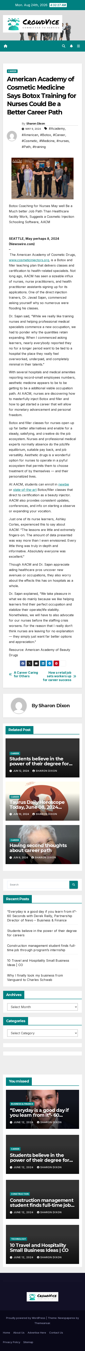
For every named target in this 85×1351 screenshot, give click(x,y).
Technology (18, 1239)
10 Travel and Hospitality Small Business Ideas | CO (39, 1247)
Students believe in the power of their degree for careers (39, 763)
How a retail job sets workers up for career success (57, 676)
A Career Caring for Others (26, 674)
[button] (63, 46)
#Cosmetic (29, 141)
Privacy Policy (11, 1342)
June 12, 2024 (24, 1122)
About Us (19, 1332)
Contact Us (56, 1332)
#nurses (63, 141)
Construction (20, 1194)
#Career (59, 135)
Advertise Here (37, 1332)
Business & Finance (22, 1104)
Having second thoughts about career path (38, 847)
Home (6, 1332)
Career (12, 71)
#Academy (57, 128)
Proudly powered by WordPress (26, 1317)
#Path (26, 147)
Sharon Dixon (35, 123)
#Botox (45, 135)
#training (39, 147)
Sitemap (28, 1342)
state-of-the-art (25, 490)
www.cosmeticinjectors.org (29, 260)
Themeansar (42, 1323)
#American (30, 135)
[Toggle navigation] (78, 46)
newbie (63, 484)
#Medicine (47, 141)
